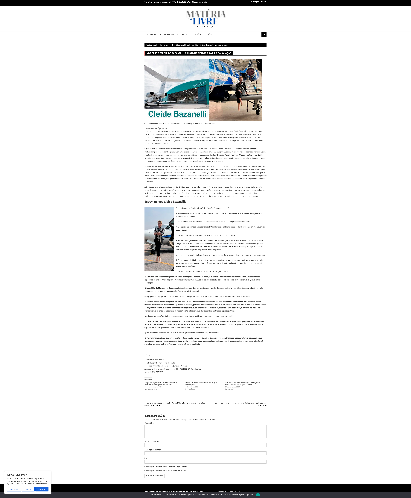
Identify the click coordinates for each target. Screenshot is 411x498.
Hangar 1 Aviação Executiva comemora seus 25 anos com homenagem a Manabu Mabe (161, 384)
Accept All (42, 489)
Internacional (210, 123)
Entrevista (199, 123)
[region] (27, 482)
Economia (151, 34)
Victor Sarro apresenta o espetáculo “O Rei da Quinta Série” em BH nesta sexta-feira (175, 1)
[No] (408, 495)
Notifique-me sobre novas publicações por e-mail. (166, 470)
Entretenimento (168, 34)
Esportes (186, 34)
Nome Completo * (151, 441)
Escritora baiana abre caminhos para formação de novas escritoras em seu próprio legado (242, 384)
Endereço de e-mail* (152, 450)
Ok (258, 495)
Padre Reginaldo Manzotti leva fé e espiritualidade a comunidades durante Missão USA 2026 (178, 3)
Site (145, 458)
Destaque (190, 123)
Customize (14, 489)
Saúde (209, 34)
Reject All (28, 489)
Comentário (149, 423)
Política (199, 34)
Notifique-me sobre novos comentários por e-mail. (166, 466)
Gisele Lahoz (175, 123)
